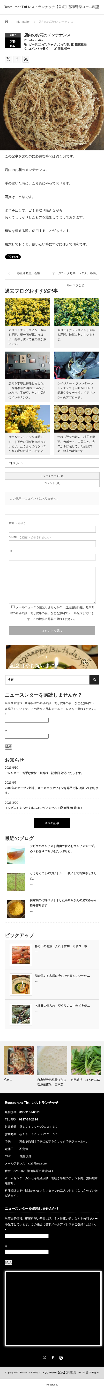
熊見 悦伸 (64, 48)
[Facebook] (52, 1357)
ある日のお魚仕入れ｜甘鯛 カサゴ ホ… (62, 946)
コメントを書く (38, 48)
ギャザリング (56, 44)
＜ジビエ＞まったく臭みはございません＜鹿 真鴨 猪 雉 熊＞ (44, 808)
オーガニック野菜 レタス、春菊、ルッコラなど (75, 275)
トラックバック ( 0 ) (52, 475)
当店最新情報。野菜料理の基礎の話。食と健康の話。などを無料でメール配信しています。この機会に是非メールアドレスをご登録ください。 (51, 708)
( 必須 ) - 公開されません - (30, 537)
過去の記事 (52, 823)
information (36, 40)
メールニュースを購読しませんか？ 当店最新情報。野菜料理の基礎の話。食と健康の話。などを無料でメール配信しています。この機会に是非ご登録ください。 (52, 613)
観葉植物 (81, 44)
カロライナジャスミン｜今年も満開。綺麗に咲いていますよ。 (76, 334)
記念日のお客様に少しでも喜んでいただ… (62, 976)
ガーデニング (37, 44)
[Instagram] (60, 1357)
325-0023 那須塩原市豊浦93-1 (33, 1171)
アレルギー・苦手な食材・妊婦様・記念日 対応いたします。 (44, 773)
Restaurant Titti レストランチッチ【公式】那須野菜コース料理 (51, 7)
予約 (8, 1141)
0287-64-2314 (28, 1119)
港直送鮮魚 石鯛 (28, 273)
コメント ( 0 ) (52, 483)
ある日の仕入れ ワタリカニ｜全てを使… (62, 1005)
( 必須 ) (17, 523)
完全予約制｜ (28, 1141)
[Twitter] (43, 1357)
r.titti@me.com (37, 1163)
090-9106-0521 (29, 1112)
